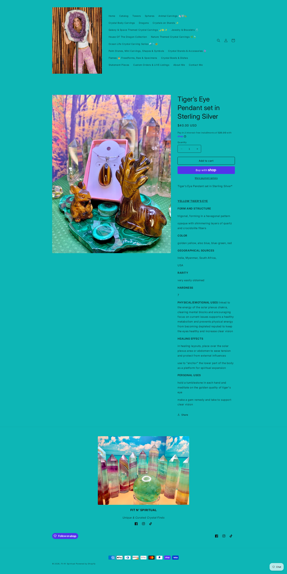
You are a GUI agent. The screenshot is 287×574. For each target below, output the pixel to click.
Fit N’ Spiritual (68, 564)
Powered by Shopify (86, 564)
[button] (218, 40)
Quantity (182, 142)
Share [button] (184, 414)
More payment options (206, 178)
